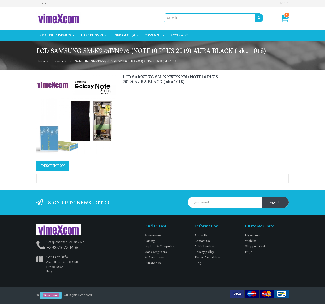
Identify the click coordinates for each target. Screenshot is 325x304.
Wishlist (250, 241)
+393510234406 (62, 248)
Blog (198, 263)
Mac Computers (155, 252)
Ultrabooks (152, 263)
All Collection (204, 247)
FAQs (248, 252)
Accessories (152, 235)
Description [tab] (53, 166)
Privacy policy (204, 252)
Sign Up (275, 203)
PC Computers (154, 258)
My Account (253, 235)
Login (284, 3)
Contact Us (202, 241)
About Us (201, 235)
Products (56, 61)
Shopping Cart (255, 247)
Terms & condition (207, 258)
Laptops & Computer (159, 247)
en (42, 3)
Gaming (149, 241)
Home (40, 61)
